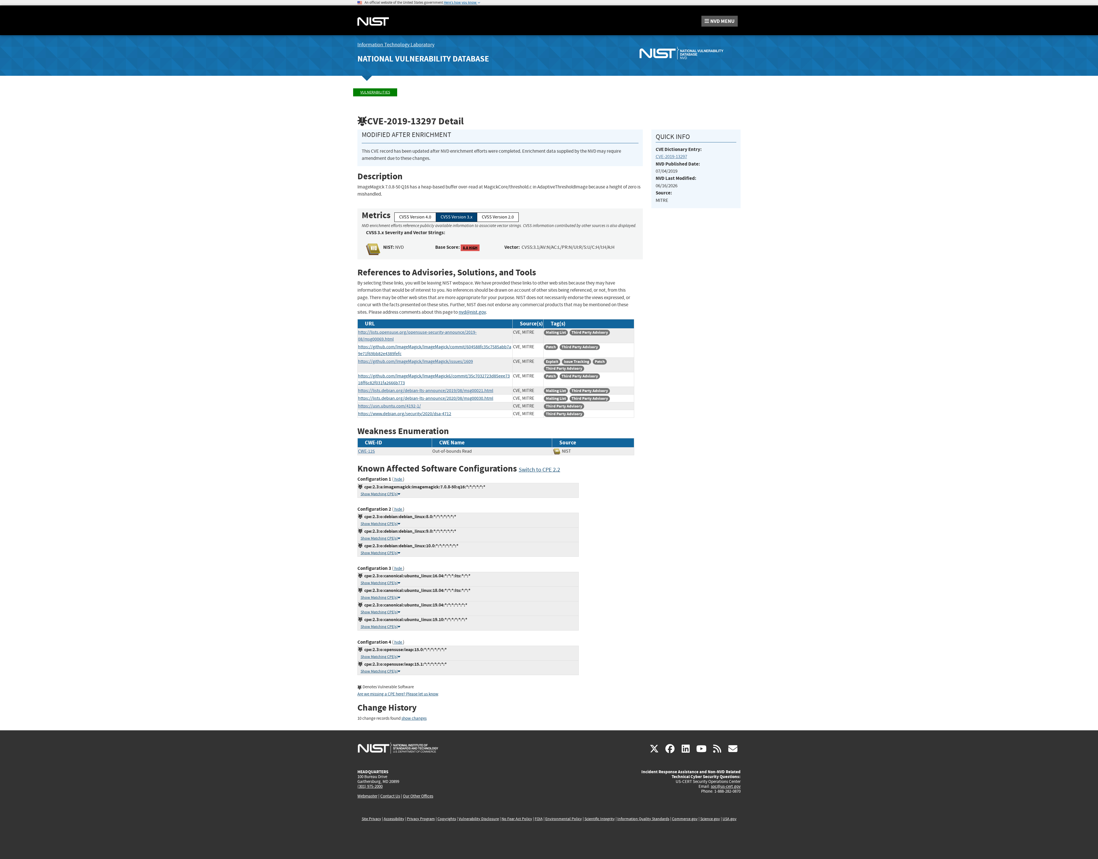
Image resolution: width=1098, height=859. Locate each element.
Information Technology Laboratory (395, 44)
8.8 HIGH (470, 247)
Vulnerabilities (375, 92)
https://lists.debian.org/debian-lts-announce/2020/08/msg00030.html (425, 398)
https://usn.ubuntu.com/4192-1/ (389, 406)
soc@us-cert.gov (726, 786)
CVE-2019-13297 (671, 157)
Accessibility (394, 819)
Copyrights (446, 819)
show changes (414, 718)
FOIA (539, 819)
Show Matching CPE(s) (379, 494)
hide (398, 479)
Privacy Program (421, 819)
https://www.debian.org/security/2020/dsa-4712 (404, 414)
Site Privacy (371, 819)
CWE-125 (366, 451)
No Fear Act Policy (517, 819)
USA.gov (730, 819)
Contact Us (390, 796)
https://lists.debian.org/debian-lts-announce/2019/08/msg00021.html (425, 390)
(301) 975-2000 (370, 786)
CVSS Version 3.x (456, 217)
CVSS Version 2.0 (498, 217)
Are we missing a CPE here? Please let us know (397, 694)
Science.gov (710, 819)
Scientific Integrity (599, 819)
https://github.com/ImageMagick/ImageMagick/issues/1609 (415, 361)
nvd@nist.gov (472, 312)
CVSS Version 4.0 (415, 217)
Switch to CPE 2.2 (539, 469)
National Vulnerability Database (423, 58)
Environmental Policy (563, 819)
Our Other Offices (418, 796)
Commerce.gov (685, 819)
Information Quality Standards (643, 819)
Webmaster (367, 796)
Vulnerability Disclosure (479, 819)
